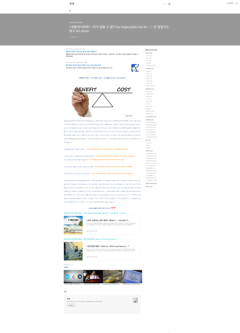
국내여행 (150, 68)
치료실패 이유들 (151, 161)
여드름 (149, 151)
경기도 (149, 74)
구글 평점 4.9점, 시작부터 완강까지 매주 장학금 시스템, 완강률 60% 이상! (89, 68)
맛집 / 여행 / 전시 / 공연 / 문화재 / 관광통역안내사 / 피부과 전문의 (84, 301)
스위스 (148, 99)
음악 (148, 140)
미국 (148, 104)
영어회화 (150, 120)
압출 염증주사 (150, 168)
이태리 (149, 101)
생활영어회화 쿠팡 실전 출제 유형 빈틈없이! (81, 51)
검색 (164, 3)
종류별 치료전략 (151, 170)
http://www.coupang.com (74, 49)
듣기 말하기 (150, 127)
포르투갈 (149, 94)
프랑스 (149, 96)
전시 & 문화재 (151, 117)
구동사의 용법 (151, 132)
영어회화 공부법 (151, 137)
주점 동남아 (150, 65)
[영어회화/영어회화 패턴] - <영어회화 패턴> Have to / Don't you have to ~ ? (91, 239)
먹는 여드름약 (151, 165)
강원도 (149, 76)
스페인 (149, 91)
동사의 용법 (150, 130)
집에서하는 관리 (151, 158)
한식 (149, 56)
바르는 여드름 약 (151, 163)
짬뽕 (71, 3)
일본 (148, 109)
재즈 (148, 143)
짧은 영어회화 (151, 122)
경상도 (149, 81)
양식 (148, 63)
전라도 (149, 83)
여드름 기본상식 (151, 156)
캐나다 (149, 106)
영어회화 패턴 (151, 125)
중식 (149, 60)
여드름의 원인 (151, 153)
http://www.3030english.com (75, 62)
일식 (149, 58)
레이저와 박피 (151, 178)
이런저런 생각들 (151, 183)
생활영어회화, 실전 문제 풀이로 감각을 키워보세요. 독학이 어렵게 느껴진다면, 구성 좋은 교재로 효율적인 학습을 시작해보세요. (102, 55)
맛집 (149, 53)
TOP (169, 331)
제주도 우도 (150, 86)
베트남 (149, 113)
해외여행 (150, 89)
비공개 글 (149, 186)
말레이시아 (150, 111)
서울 (148, 71)
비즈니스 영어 (151, 134)
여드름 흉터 (150, 175)
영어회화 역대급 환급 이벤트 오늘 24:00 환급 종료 (83, 65)
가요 (148, 148)
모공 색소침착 (151, 173)
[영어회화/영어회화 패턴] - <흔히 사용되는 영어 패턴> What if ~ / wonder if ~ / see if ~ (95, 213)
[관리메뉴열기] (236, 3)
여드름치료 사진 (151, 180)
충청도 (149, 78)
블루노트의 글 (151, 50)
